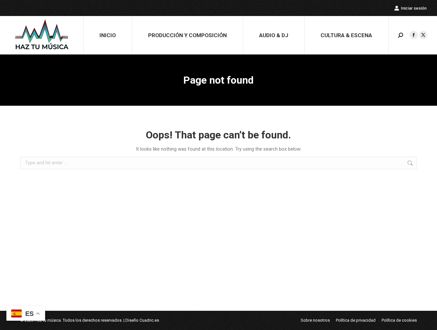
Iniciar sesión (413, 8)
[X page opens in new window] (423, 35)
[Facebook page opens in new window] (413, 35)
